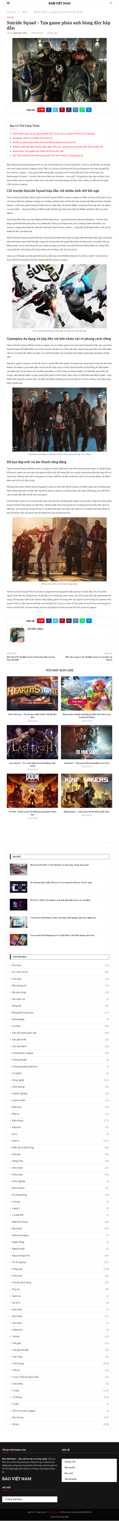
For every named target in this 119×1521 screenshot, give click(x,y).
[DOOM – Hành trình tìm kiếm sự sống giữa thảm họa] (32, 791)
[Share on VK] (75, 110)
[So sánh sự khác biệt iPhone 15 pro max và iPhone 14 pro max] (18, 887)
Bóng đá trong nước (60, 1012)
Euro (60, 1134)
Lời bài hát (60, 1215)
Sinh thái (60, 1309)
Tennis (60, 1336)
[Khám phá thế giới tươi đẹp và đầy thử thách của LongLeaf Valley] (86, 693)
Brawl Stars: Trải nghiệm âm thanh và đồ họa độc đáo (38, 151)
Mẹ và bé (60, 1228)
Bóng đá (60, 1005)
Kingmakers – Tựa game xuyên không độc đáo (86, 811)
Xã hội (60, 1424)
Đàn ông (60, 1107)
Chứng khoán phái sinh (60, 1066)
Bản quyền (70, 1467)
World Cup (60, 1417)
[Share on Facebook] (49, 110)
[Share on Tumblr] (69, 110)
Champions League (60, 1053)
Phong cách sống (60, 1282)
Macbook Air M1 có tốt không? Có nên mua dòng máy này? (59, 865)
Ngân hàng (60, 1242)
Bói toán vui (60, 999)
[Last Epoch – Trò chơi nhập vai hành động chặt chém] (32, 742)
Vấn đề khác (71, 1479)
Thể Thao (60, 1356)
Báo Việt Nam (52, 1512)
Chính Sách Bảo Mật (59, 1517)
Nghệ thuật (60, 1248)
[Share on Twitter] (55, 110)
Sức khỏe (60, 1316)
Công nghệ (60, 1080)
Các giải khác (60, 1039)
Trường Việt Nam (13, 1499)
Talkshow (60, 1329)
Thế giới (60, 1343)
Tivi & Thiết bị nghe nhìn (60, 1377)
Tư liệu (60, 1390)
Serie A (60, 1302)
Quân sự (60, 1296)
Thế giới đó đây (60, 1350)
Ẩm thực (60, 965)
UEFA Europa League (60, 1410)
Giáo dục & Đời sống (60, 1147)
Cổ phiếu (60, 1073)
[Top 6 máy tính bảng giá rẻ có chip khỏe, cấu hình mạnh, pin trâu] (18, 940)
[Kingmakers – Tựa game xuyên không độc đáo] (86, 791)
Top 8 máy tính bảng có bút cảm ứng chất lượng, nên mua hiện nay (63, 918)
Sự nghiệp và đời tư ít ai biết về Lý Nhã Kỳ (32, 138)
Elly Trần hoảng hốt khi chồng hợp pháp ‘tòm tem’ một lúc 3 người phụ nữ (47, 155)
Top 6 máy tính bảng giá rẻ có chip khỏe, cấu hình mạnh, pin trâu (62, 935)
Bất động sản (60, 985)
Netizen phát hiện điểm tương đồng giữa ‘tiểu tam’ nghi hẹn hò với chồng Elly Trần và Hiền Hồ (57, 146)
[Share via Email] (89, 110)
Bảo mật (69, 1473)
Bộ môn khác (60, 992)
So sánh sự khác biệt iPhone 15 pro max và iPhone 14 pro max (61, 882)
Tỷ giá (60, 1404)
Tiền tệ (60, 1370)
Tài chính (60, 1323)
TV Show (60, 1397)
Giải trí (25, 12)
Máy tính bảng (60, 1221)
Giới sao (60, 1154)
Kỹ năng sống (60, 1194)
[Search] (110, 3)
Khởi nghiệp (60, 1181)
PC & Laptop (60, 1262)
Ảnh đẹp (60, 978)
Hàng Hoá (60, 1161)
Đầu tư (60, 1113)
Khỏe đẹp (60, 1174)
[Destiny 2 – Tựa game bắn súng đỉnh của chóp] (86, 742)
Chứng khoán (60, 1059)
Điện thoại (60, 1120)
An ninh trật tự (60, 972)
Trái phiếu (60, 1383)
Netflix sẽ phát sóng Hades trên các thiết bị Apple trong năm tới (44, 142)
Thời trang (60, 1363)
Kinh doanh (60, 1188)
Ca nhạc (60, 1026)
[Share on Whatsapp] (82, 110)
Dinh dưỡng (60, 1086)
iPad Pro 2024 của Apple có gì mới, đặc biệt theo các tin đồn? (60, 900)
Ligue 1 (60, 1208)
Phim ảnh (60, 1275)
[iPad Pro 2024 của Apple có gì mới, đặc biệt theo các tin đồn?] (18, 904)
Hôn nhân (60, 1167)
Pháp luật (60, 1269)
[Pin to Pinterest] (62, 110)
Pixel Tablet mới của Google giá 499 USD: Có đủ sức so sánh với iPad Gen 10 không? (53, 133)
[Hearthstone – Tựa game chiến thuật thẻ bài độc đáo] (32, 693)
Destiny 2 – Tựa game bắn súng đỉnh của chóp (86, 763)
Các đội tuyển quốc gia (60, 1032)
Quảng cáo (70, 1461)
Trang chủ (11, 12)
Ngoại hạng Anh (60, 1255)
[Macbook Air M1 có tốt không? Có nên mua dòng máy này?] (18, 869)
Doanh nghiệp (60, 1093)
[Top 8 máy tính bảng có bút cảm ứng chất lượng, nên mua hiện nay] (18, 922)
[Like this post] (42, 110)
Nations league (60, 1235)
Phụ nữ (60, 1289)
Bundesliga (60, 1019)
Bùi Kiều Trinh (20, 33)
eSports (60, 1127)
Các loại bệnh (60, 1046)
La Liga (60, 1201)
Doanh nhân (60, 1100)
